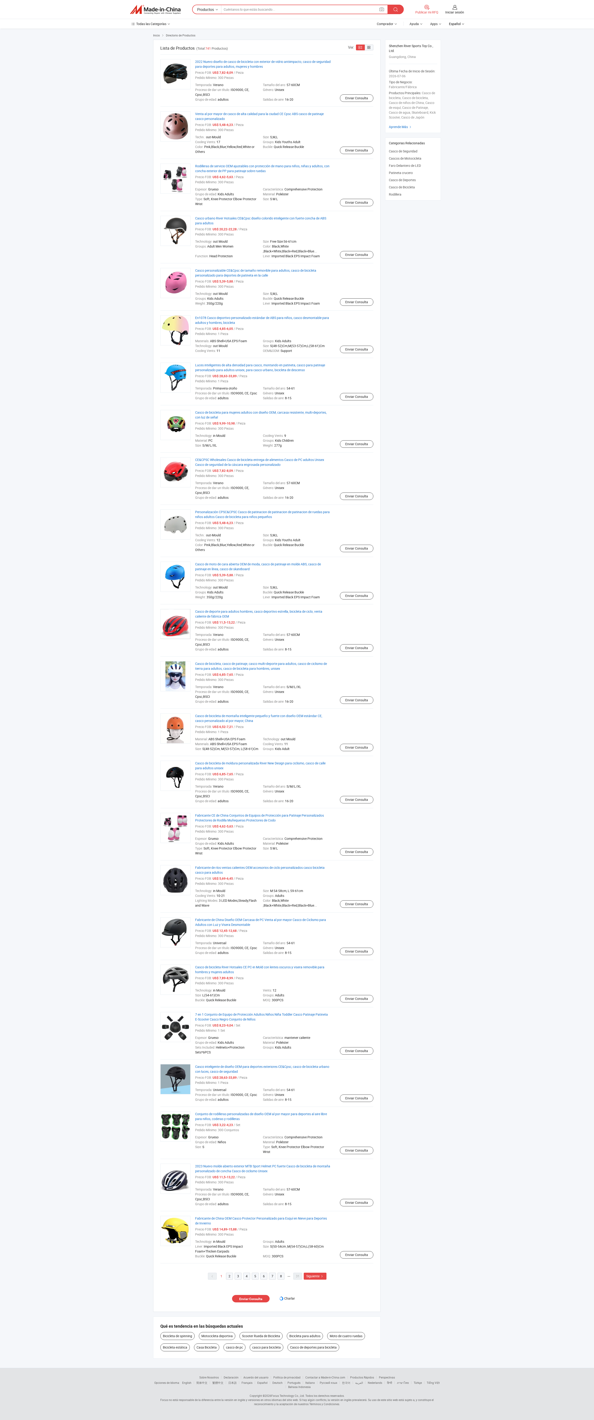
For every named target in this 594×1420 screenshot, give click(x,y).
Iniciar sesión (454, 12)
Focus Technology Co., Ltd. (288, 1395)
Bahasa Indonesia (299, 1387)
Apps (434, 24)
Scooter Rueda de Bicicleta (261, 1336)
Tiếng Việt (433, 1383)
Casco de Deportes (402, 180)
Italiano (310, 1383)
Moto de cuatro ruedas (346, 1336)
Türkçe (418, 1383)
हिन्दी (389, 1383)
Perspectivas (387, 1377)
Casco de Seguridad (403, 151)
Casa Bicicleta (207, 1347)
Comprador (385, 24)
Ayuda (414, 24)
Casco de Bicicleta (402, 187)
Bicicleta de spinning (177, 1336)
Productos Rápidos (362, 1377)
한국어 (346, 1383)
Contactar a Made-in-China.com (325, 1377)
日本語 (232, 1383)
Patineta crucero (401, 173)
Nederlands (375, 1383)
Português (293, 1383)
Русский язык (328, 1383)
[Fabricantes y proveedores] (155, 9)
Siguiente (315, 1276)
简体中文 (201, 1383)
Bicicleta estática (175, 1347)
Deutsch (277, 1383)
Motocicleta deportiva (217, 1336)
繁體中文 (217, 1383)
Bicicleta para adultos (304, 1336)
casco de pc (234, 1347)
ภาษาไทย (403, 1383)
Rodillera (395, 194)
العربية (359, 1383)
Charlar (289, 1298)
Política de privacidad (286, 1377)
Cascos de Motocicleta (405, 158)
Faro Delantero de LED (405, 165)
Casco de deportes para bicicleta (313, 1347)
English (186, 1383)
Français (247, 1383)
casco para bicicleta (266, 1347)
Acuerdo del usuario (255, 1377)
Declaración (231, 1377)
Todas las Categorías (151, 24)
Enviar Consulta (356, 98)
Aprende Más (400, 127)
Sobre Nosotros (209, 1377)
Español (262, 1383)
